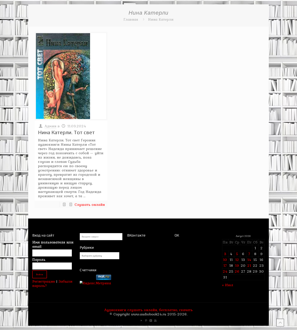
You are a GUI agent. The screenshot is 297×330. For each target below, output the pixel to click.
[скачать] (87, 278)
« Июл (227, 285)
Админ (50, 126)
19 (237, 265)
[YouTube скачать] (141, 320)
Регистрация (43, 281)
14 (249, 259)
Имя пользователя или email (52, 244)
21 (249, 265)
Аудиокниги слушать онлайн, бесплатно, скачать (148, 309)
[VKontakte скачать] (151, 320)
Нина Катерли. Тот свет (66, 132)
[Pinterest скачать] (146, 320)
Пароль (38, 259)
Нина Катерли (160, 19)
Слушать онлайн (90, 204)
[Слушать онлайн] (71, 76)
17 (225, 265)
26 (237, 271)
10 (225, 259)
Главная (131, 19)
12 (237, 259)
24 (225, 271)
